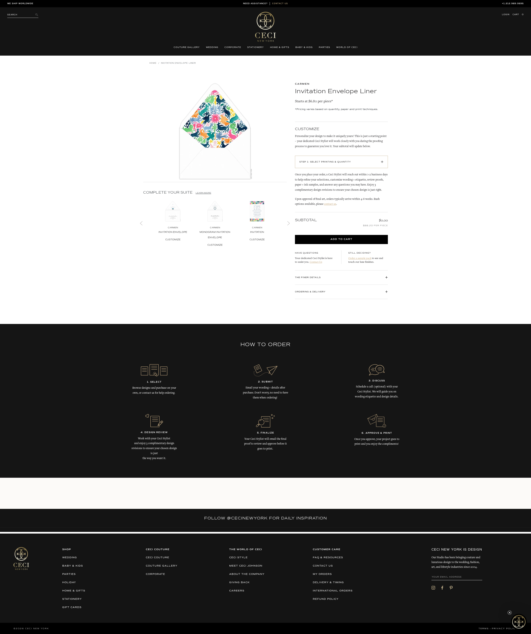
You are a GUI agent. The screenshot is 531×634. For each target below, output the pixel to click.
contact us (330, 204)
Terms (484, 629)
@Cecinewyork (247, 518)
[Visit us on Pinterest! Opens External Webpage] (451, 588)
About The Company (246, 574)
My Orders (322, 574)
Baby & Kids (304, 47)
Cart (518, 15)
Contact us (280, 4)
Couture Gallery (187, 47)
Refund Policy (326, 599)
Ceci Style (238, 557)
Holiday (69, 582)
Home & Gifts (279, 47)
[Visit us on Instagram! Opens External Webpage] (433, 588)
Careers (236, 591)
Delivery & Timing (328, 582)
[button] (519, 622)
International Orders (333, 591)
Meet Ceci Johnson (245, 566)
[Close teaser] (510, 613)
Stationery (255, 47)
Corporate (232, 47)
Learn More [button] (203, 193)
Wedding (212, 47)
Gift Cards (72, 607)
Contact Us (316, 262)
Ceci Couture (157, 557)
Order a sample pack (359, 258)
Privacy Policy (505, 629)
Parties (324, 47)
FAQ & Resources (328, 557)
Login (505, 15)
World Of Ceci (347, 47)
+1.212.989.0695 (513, 4)
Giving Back (239, 582)
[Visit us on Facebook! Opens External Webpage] (442, 588)
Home (153, 63)
